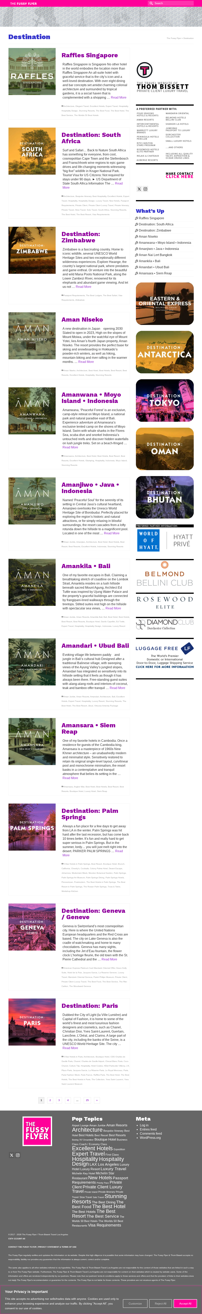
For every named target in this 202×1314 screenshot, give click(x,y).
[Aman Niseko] (32, 336)
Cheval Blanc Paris (114, 1061)
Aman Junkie (69, 542)
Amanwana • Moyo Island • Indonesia (165, 242)
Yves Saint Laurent (114, 1079)
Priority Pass (103, 1183)
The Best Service (110, 982)
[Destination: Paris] (32, 1022)
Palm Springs (120, 873)
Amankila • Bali (149, 261)
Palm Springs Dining (95, 877)
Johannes (66, 873)
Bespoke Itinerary (83, 196)
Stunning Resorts (87, 111)
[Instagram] (145, 189)
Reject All (160, 1303)
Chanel (77, 1061)
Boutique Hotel (93, 621)
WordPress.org (150, 1137)
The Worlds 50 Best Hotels (86, 115)
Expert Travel (112, 106)
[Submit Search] (151, 3)
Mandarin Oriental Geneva (80, 977)
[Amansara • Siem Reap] (32, 741)
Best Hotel (93, 370)
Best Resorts (74, 546)
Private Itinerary (122, 205)
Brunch (121, 864)
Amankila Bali (96, 617)
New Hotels (114, 201)
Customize (135, 1303)
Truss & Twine (114, 887)
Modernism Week (79, 873)
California (66, 868)
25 (87, 1100)
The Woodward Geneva (80, 986)
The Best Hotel (117, 111)
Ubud (90, 706)
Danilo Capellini (108, 621)
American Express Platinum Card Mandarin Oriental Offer (89, 968)
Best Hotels (104, 370)
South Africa (103, 210)
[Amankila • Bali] (32, 582)
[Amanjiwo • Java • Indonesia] (32, 501)
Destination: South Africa (156, 224)
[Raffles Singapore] (32, 71)
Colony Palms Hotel (99, 868)
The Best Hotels (84, 1212)
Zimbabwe (80, 300)
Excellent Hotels (97, 106)
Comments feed (151, 1133)
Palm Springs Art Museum (73, 877)
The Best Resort (83, 214)
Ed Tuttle (120, 621)
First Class (112, 1154)
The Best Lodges (94, 295)
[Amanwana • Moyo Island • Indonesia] (32, 411)
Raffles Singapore (151, 218)
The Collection (98, 1079)
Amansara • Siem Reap (155, 273)
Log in (144, 1125)
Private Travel (68, 210)
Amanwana (69, 456)
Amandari (94, 697)
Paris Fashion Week (71, 1075)
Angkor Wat (79, 787)
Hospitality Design (70, 111)
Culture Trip (74, 1066)
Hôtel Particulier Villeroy (114, 1066)
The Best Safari (110, 295)
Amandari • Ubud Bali (154, 267)
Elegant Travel (82, 106)
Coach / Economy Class (93, 1144)
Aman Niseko (70, 370)
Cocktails (85, 868)
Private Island (90, 1192)
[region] (101, 1300)
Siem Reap (102, 791)
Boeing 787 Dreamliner (83, 1140)
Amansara (68, 787)
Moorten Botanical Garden (101, 873)
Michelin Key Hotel (83, 1173)
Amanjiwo (80, 542)
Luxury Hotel (90, 791)
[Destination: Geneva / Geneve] (32, 927)
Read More (118, 97)
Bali (105, 617)
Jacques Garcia (90, 972)
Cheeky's (75, 868)
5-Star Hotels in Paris (73, 1057)
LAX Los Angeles (104, 1164)
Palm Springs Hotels (115, 877)
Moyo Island (121, 460)
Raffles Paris (99, 1075)
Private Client (81, 205)
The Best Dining (103, 1202)
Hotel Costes (97, 1066)
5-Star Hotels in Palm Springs (77, 864)
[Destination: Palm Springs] (32, 827)
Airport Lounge (80, 1125)
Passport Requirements (74, 295)
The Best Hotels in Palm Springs (101, 882)
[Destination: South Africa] (32, 151)
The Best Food (102, 111)
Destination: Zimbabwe (155, 230)
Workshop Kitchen (70, 891)
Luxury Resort (119, 626)
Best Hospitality (99, 196)
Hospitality (123, 106)
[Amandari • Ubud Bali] (32, 662)
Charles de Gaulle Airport (92, 1061)
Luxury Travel (102, 201)
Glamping (89, 460)
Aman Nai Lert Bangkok (155, 255)
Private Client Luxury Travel (101, 205)
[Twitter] (139, 189)
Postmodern (79, 882)
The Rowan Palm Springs (95, 887)
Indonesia (110, 460)
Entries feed (148, 1129)
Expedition (119, 1149)
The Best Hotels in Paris (79, 1079)
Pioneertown (67, 882)
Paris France (86, 1075)
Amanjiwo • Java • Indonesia (159, 248)
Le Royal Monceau (113, 1070)
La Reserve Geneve (107, 972)
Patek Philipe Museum (104, 977)
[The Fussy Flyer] (101, 18)
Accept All (185, 1303)
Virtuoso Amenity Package (106, 706)
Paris (125, 1070)
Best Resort (116, 370)
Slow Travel (80, 210)
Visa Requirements (100, 214)
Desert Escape (115, 868)
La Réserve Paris (96, 1070)
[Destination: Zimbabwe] (32, 250)
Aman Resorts (82, 617)
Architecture (69, 106)
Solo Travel (92, 210)
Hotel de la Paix (74, 972)
